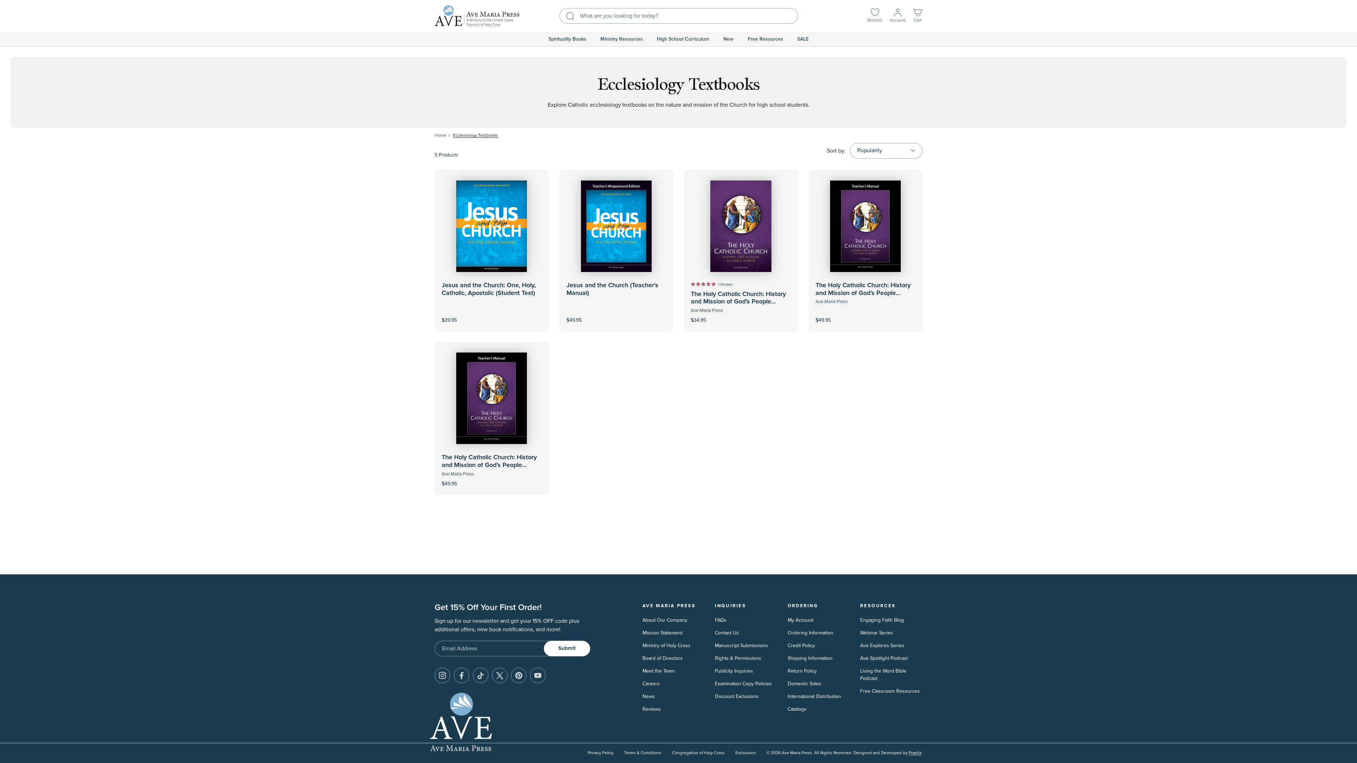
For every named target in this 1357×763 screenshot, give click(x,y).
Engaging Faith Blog (882, 620)
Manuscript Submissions (741, 646)
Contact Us (727, 633)
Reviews (651, 709)
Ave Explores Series (882, 646)
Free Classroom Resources (890, 691)
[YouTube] (538, 675)
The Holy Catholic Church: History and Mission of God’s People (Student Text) (738, 301)
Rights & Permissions (738, 658)
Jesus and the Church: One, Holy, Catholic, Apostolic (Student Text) (489, 289)
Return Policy (802, 671)
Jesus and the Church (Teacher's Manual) (612, 289)
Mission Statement (662, 633)
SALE (803, 39)
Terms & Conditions (643, 753)
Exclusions (745, 753)
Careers (651, 684)
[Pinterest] (519, 675)
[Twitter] (499, 675)
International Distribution (814, 696)
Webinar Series (876, 633)
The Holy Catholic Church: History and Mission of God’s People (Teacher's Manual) (863, 293)
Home (440, 135)
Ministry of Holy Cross (666, 646)
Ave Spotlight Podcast (884, 658)
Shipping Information (810, 658)
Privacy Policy (600, 753)
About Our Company (664, 620)
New (728, 39)
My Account (800, 620)
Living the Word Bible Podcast (883, 674)
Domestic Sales (804, 684)
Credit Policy (801, 646)
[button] (917, 16)
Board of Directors (662, 658)
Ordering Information (810, 633)
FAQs (721, 620)
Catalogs (797, 709)
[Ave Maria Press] (477, 16)
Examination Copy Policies (743, 684)
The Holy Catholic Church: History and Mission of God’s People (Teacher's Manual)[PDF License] (489, 465)
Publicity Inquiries (734, 671)
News (648, 696)
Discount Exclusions (737, 696)
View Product (616, 315)
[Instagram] (442, 675)
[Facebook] (461, 675)
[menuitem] (567, 39)
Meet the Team (658, 671)
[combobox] (678, 16)
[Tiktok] (480, 675)
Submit (567, 648)
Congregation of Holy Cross (698, 753)
